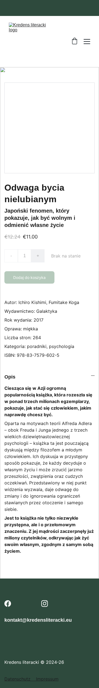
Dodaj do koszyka (29, 277)
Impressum (47, 679)
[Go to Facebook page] (7, 603)
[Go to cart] (74, 41)
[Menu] (87, 41)
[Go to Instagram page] (44, 603)
